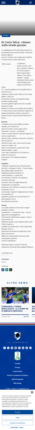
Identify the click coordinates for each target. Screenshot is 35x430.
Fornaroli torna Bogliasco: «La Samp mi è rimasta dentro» (15, 308)
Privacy (21, 427)
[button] (32, 392)
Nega (17, 417)
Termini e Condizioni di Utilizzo (17, 375)
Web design (17, 383)
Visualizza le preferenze (17, 423)
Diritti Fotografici (17, 379)
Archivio (3, 262)
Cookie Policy (14, 427)
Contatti (17, 363)
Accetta (17, 412)
